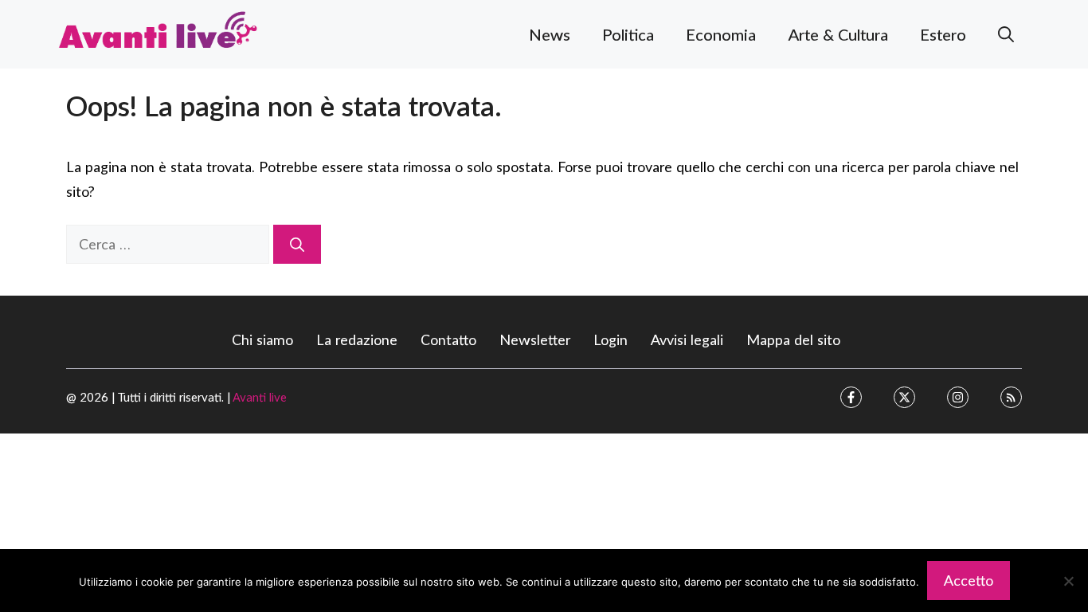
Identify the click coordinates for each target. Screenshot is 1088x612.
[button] (1006, 34)
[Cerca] (297, 244)
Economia (721, 34)
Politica (628, 34)
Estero (943, 34)
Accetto (968, 580)
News (549, 34)
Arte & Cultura (838, 34)
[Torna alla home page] (157, 32)
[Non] (1068, 581)
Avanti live (260, 397)
